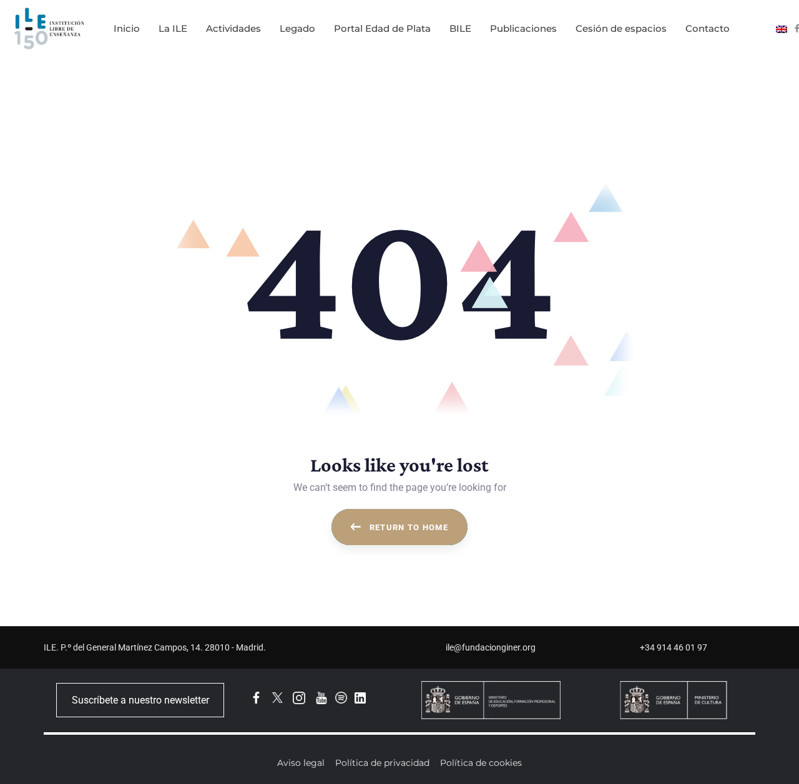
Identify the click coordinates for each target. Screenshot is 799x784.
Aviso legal (301, 762)
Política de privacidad (382, 762)
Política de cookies (481, 762)
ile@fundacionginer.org (491, 647)
